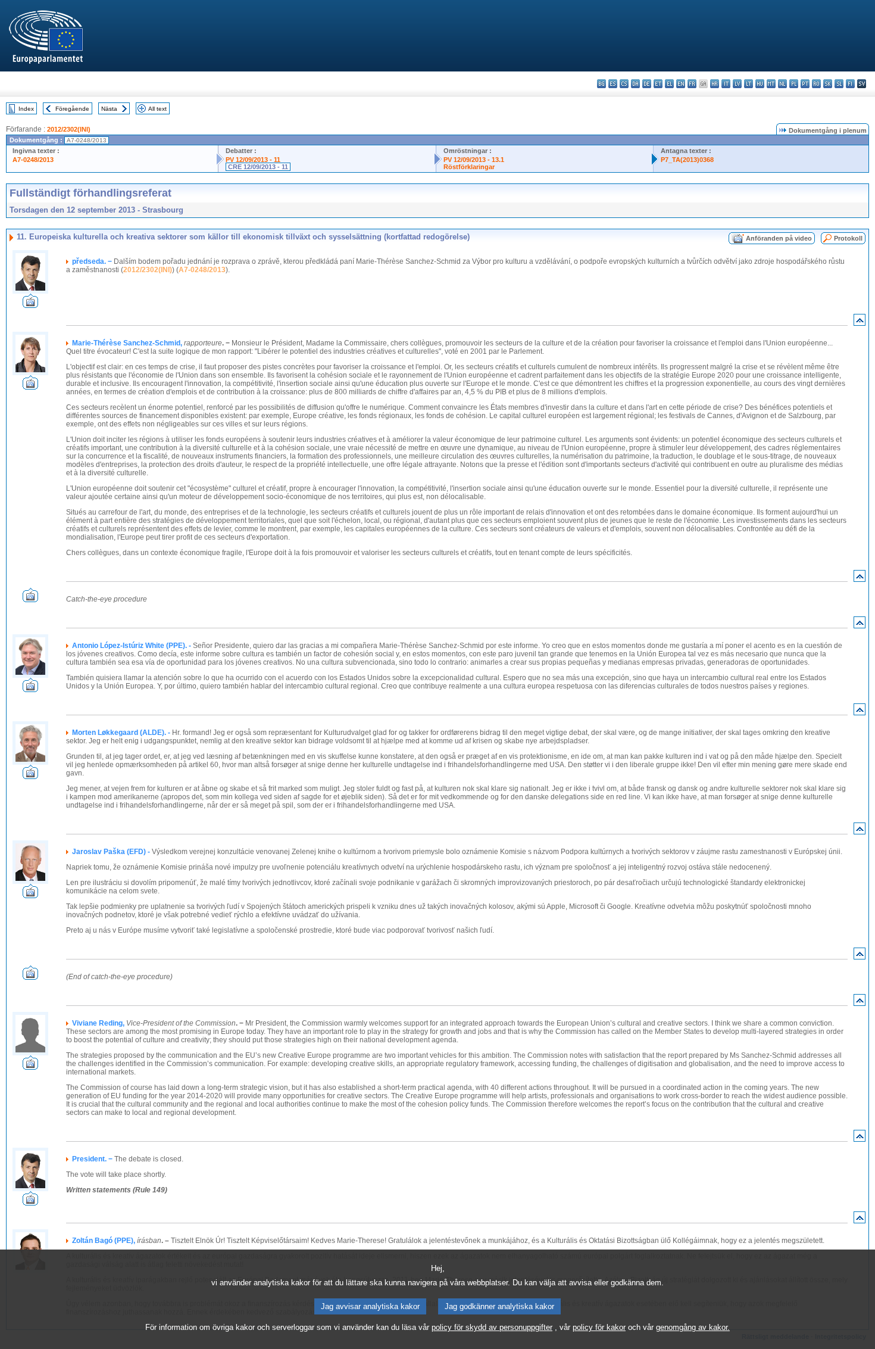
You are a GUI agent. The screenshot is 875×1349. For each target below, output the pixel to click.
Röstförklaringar (469, 166)
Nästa (109, 108)
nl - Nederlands (782, 83)
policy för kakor (599, 1327)
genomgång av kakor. (693, 1327)
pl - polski (793, 83)
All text (157, 108)
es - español (612, 83)
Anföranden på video (779, 238)
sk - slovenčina (827, 83)
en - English (680, 83)
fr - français (692, 83)
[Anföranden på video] (30, 305)
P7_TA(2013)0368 (687, 159)
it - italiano (725, 83)
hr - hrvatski (714, 83)
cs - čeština (624, 83)
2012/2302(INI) (68, 129)
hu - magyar (759, 83)
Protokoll (848, 238)
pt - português (805, 83)
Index (26, 108)
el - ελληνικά (669, 83)
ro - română (816, 83)
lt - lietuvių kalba (748, 83)
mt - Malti (771, 83)
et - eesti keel (658, 83)
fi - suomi (850, 83)
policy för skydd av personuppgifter (492, 1327)
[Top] (859, 322)
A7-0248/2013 (33, 159)
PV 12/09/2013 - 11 (253, 159)
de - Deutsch (646, 83)
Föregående (72, 108)
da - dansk (635, 83)
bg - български (601, 83)
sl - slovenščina (839, 83)
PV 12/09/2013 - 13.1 (473, 159)
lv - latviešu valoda (737, 83)
